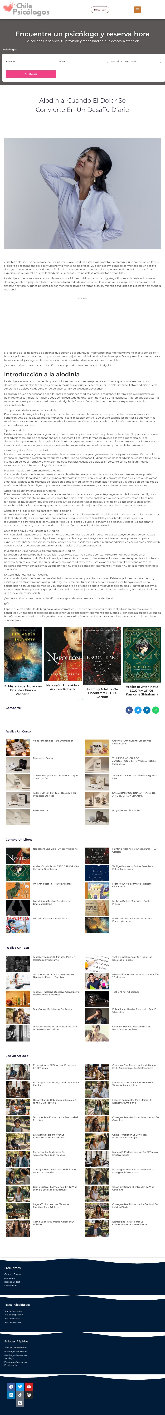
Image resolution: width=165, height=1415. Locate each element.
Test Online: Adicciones (125, 991)
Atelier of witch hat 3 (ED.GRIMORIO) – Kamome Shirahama (63, 690)
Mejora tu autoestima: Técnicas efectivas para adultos (51, 1206)
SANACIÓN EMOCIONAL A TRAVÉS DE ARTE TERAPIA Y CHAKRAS (133, 794)
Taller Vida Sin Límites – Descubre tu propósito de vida (54, 794)
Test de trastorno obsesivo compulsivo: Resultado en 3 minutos (56, 993)
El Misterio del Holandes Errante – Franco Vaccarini (132, 920)
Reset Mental (40, 810)
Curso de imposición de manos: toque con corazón (55, 777)
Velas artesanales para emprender (53, 740)
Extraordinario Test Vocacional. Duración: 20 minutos (135, 976)
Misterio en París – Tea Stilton (50, 918)
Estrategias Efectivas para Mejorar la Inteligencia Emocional (133, 1171)
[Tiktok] (20, 1395)
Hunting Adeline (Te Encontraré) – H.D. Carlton (23, 693)
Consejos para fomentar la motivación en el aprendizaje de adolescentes (134, 1066)
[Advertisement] (82, 323)
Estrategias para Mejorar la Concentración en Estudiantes (129, 1223)
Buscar (33, 74)
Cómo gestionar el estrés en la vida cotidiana (133, 1188)
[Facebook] (11, 1387)
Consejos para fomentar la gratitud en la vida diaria (135, 1206)
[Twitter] (20, 1387)
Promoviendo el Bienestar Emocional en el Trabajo (55, 1066)
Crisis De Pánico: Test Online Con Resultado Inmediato (131, 1028)
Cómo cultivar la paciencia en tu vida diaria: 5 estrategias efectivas (55, 1188)
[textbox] (31, 62)
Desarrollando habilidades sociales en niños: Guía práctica (55, 1101)
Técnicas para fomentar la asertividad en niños (55, 1119)
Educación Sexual (43, 758)
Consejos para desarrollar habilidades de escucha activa (55, 1171)
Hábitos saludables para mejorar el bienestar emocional (132, 1101)
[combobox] (31, 62)
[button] (137, 9)
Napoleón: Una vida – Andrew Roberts (55, 848)
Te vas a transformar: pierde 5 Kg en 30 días (135, 777)
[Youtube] (29, 1387)
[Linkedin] (11, 1395)
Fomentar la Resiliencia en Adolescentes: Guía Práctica (49, 1153)
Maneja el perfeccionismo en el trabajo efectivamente (135, 1153)
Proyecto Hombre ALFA (126, 810)
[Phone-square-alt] (20, 1403)
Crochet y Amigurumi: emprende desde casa (131, 742)
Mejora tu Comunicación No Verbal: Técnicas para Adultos (132, 1084)
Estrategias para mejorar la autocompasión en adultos (49, 1136)
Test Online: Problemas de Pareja (52, 1009)
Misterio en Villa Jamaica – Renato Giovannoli (132, 885)
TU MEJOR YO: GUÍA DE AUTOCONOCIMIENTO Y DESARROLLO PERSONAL (134, 761)
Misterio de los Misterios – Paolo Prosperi (131, 902)
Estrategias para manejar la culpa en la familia (56, 1084)
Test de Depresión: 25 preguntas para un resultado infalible (55, 1028)
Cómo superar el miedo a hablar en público (53, 1223)
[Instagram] (29, 1395)
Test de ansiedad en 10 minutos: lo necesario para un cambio (53, 976)
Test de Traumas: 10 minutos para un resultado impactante (54, 958)
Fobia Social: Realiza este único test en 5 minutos (134, 1011)
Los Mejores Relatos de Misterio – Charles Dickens (52, 902)
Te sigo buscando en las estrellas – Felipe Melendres (102, 693)
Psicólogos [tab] (10, 49)
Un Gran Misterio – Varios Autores (142, 671)
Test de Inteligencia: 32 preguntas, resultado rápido (132, 958)
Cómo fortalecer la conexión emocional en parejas (129, 1136)
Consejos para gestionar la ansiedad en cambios (135, 1119)
